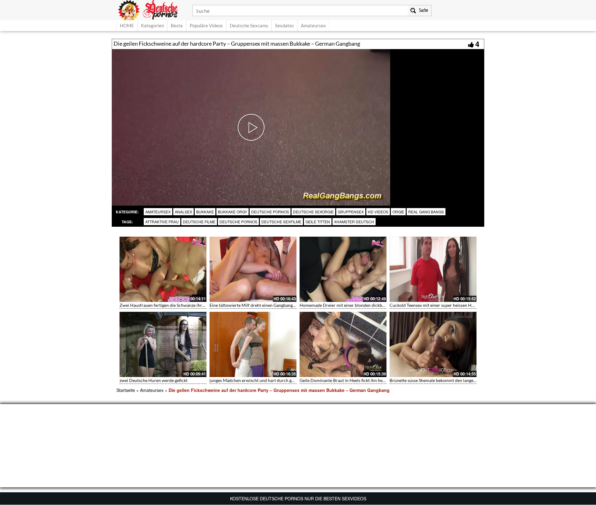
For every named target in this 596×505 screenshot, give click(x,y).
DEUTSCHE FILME (199, 221)
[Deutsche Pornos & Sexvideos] (152, 9)
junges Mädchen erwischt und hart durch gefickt (256, 380)
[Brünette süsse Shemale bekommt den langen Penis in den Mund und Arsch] (433, 344)
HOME (127, 25)
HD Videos (378, 211)
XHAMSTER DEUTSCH (354, 221)
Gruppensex (351, 211)
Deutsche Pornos (270, 211)
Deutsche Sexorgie (313, 211)
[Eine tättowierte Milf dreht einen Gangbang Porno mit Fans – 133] (253, 269)
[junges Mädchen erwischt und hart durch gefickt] (253, 344)
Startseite (125, 390)
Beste (177, 25)
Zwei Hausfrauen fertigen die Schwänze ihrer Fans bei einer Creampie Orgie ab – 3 (199, 305)
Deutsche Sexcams (249, 25)
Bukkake (205, 211)
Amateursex (313, 25)
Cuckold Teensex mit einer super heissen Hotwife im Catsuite (448, 305)
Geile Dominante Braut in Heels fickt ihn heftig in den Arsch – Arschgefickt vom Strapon (384, 380)
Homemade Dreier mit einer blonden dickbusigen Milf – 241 (357, 305)
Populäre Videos (206, 25)
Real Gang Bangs (426, 211)
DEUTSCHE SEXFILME (281, 221)
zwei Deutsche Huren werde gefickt (153, 380)
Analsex (183, 211)
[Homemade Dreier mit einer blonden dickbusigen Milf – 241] (343, 269)
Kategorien (152, 25)
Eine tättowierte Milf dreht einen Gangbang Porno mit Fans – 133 (272, 305)
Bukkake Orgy (232, 211)
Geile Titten (317, 221)
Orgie (398, 211)
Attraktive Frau (162, 221)
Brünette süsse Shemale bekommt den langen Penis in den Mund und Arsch (461, 380)
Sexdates (284, 25)
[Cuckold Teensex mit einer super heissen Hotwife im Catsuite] (433, 269)
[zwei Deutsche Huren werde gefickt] (163, 344)
